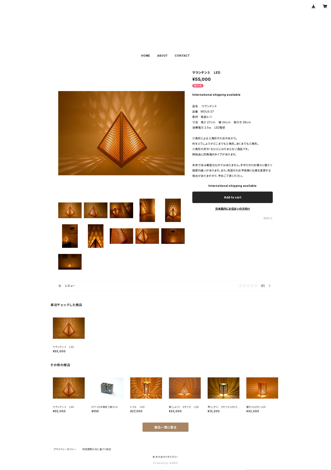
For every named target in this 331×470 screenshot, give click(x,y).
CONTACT (182, 55)
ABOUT (162, 55)
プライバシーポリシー (65, 449)
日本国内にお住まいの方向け (232, 208)
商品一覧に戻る (165, 427)
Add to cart (232, 197)
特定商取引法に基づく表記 (96, 449)
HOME (145, 55)
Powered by (161, 463)
